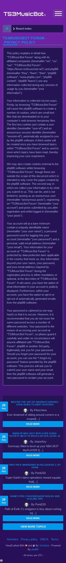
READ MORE (33, 424)
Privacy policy (29, 539)
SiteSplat (44, 545)
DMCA (44, 539)
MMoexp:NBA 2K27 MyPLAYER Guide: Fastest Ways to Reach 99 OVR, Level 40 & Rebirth (34, 436)
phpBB (34, 549)
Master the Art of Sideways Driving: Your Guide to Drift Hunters (35, 403)
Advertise (12, 539)
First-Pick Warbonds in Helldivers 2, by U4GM (35, 466)
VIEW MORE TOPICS (33, 526)
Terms (54, 539)
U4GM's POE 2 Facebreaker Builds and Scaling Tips (35, 497)
